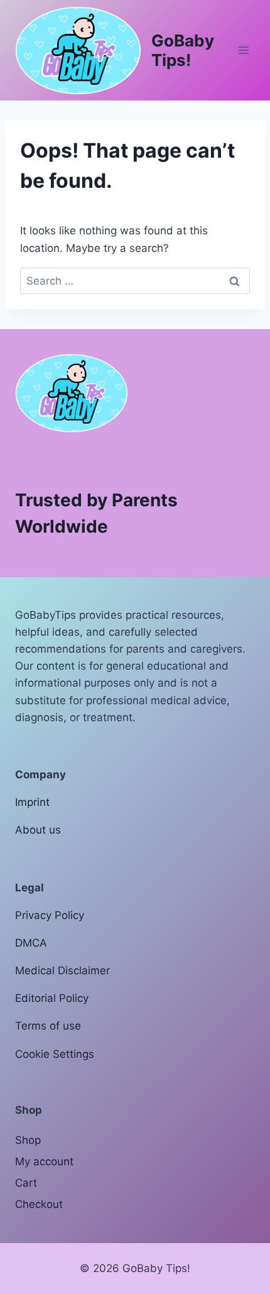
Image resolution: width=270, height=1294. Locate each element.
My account (44, 1161)
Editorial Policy (52, 998)
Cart (26, 1183)
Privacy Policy (49, 915)
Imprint (32, 802)
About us (38, 830)
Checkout (39, 1204)
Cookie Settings (54, 1054)
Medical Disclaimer (62, 970)
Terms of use (48, 1025)
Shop (28, 1140)
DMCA (31, 943)
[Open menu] (243, 50)
